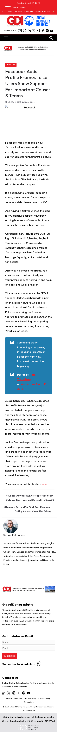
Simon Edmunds (30, 102)
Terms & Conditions (13, 698)
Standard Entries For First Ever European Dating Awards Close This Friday (27, 509)
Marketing (10, 65)
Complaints (28, 702)
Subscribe (10, 30)
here (44, 484)
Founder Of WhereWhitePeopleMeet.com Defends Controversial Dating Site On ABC (30, 497)
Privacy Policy (30, 698)
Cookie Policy (44, 698)
